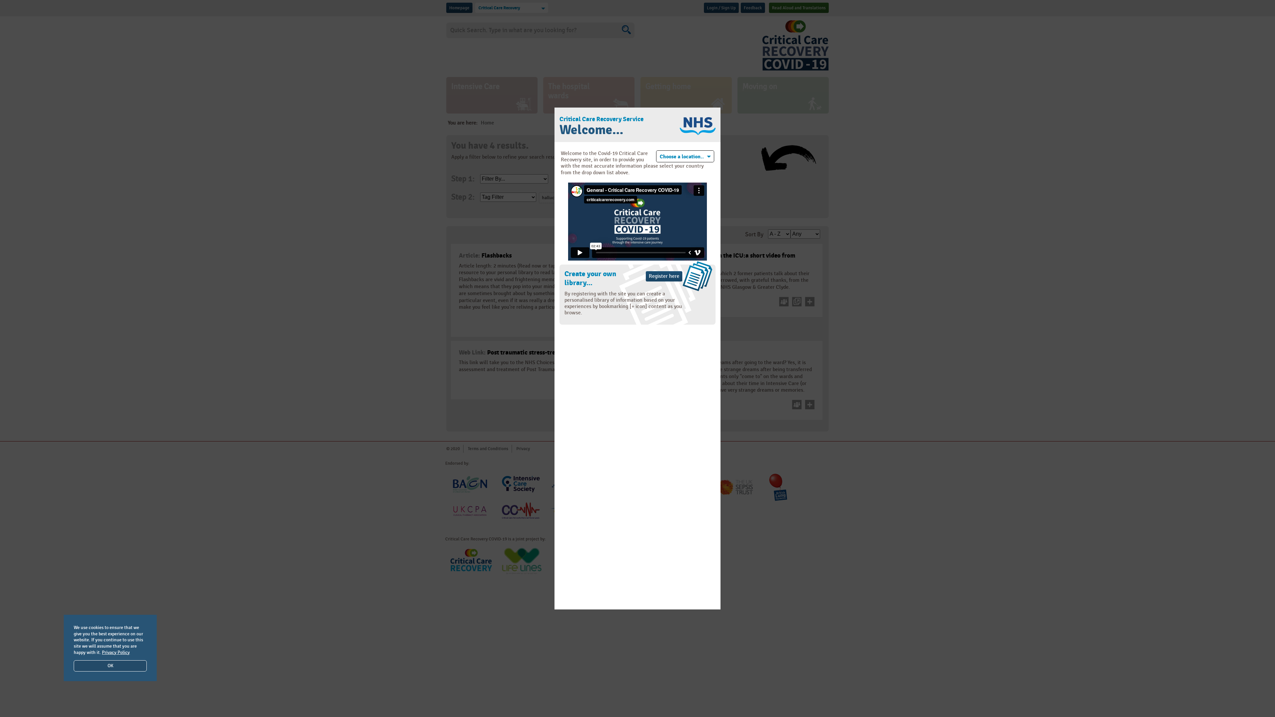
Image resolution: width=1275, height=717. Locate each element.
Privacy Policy (116, 652)
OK (110, 666)
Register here (664, 276)
